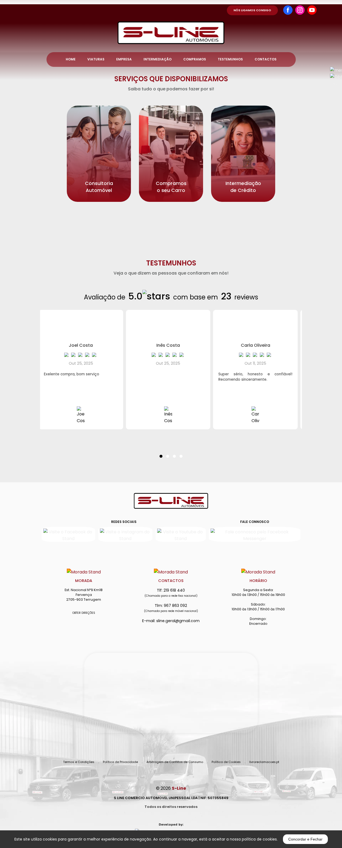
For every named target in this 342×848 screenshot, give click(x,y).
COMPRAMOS (194, 59)
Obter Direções (83, 613)
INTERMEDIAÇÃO (157, 59)
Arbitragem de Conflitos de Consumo (174, 762)
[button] (161, 453)
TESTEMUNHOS (230, 59)
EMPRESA (124, 59)
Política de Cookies (226, 762)
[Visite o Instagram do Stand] (125, 534)
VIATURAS (95, 59)
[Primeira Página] (171, 22)
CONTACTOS (266, 59)
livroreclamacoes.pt (264, 762)
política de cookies (259, 839)
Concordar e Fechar (305, 839)
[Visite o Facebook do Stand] (68, 534)
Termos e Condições (78, 762)
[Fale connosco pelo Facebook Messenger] (254, 534)
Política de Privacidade (120, 762)
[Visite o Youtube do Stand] (180, 534)
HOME (71, 59)
